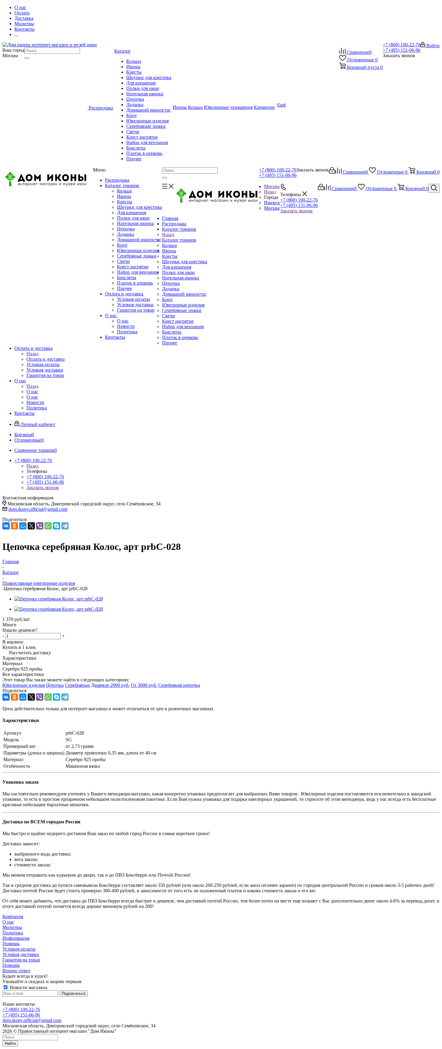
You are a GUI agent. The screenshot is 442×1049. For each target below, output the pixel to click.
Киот (122, 245)
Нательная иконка (135, 223)
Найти (10, 1043)
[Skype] (56, 525)
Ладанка (125, 234)
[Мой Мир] (22, 525)
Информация (15, 938)
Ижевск (272, 202)
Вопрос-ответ (16, 970)
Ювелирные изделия (138, 250)
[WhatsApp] (48, 525)
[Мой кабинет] (332, 171)
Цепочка (126, 228)
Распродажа (117, 180)
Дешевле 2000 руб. (110, 685)
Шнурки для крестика (139, 207)
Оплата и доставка (124, 293)
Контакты (115, 337)
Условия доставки (135, 304)
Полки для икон (133, 218)
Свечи (123, 261)
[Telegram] (65, 525)
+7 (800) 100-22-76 (401, 44)
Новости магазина (27, 987)
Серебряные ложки (136, 255)
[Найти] (26, 58)
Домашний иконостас (139, 239)
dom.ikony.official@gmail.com (37, 509)
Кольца (124, 190)
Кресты (124, 201)
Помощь (11, 943)
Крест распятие (133, 266)
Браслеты (126, 277)
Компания (12, 916)
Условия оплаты (133, 299)
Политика (127, 331)
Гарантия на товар (136, 310)
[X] (31, 525)
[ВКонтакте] (6, 525)
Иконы (124, 196)
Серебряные (77, 685)
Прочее (124, 288)
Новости (126, 326)
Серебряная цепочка (179, 685)
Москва (272, 208)
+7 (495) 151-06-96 (401, 50)
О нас (111, 315)
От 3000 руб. (144, 685)
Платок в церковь (135, 282)
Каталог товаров (122, 185)
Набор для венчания (137, 272)
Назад (270, 191)
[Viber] (39, 525)
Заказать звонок (296, 210)
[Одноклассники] (14, 525)
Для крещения (131, 212)
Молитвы (12, 927)
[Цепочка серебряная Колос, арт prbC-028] (58, 598)
